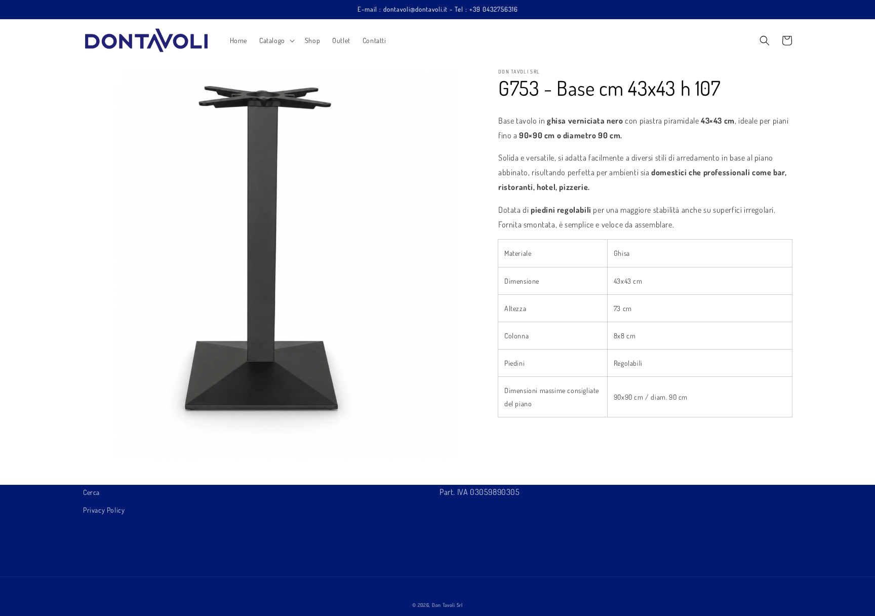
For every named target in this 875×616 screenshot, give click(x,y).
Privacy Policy (104, 510)
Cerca (91, 492)
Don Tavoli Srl (447, 605)
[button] (276, 40)
